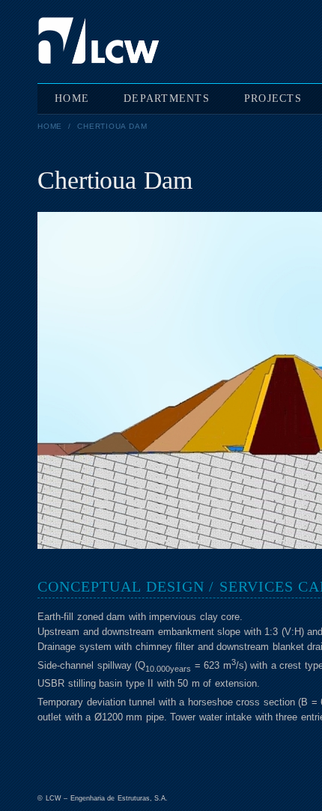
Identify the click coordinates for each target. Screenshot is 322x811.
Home (49, 126)
